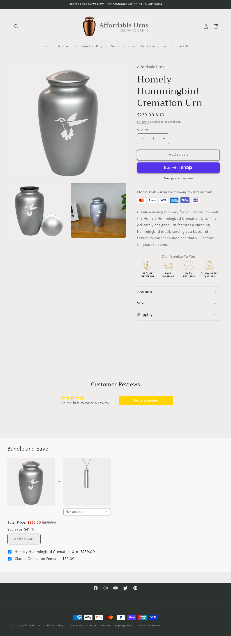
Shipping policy (124, 625)
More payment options (178, 178)
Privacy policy (76, 625)
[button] (16, 26)
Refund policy (55, 625)
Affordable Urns (32, 625)
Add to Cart (24, 539)
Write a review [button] (145, 401)
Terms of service (100, 625)
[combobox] (87, 511)
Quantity (143, 129)
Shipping (143, 121)
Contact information (149, 625)
